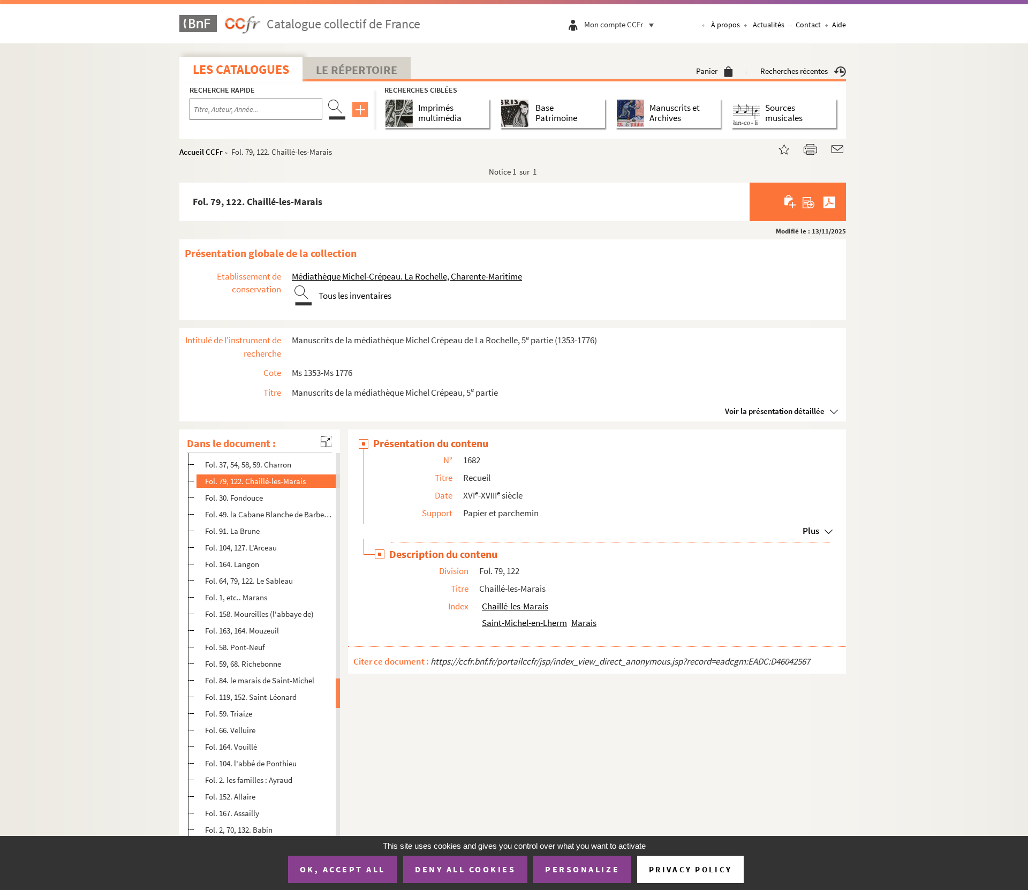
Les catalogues (241, 69)
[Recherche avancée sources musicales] (748, 113)
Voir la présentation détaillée (775, 411)
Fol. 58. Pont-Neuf (234, 647)
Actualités (768, 24)
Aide (839, 24)
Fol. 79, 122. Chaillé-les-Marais (255, 481)
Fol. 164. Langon (232, 564)
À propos (725, 24)
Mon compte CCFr (613, 24)
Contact (808, 24)
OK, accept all (343, 869)
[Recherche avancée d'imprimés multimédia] (401, 113)
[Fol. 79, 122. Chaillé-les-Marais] (777, 148)
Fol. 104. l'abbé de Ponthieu (251, 763)
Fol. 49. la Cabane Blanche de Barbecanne (269, 514)
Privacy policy (690, 869)
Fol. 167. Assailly (232, 813)
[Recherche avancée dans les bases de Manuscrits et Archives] (632, 113)
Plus (811, 531)
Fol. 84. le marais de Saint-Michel (259, 680)
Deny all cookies (465, 869)
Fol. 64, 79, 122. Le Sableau (249, 581)
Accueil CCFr (201, 152)
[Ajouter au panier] (790, 202)
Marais (583, 623)
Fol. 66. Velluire (230, 730)
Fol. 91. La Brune (232, 531)
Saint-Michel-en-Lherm (524, 623)
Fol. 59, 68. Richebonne (243, 664)
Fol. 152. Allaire (230, 796)
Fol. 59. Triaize (228, 713)
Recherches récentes (794, 71)
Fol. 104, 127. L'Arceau (241, 547)
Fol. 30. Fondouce (234, 498)
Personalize (582, 869)
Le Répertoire (356, 69)
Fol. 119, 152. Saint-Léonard (251, 697)
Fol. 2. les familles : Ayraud (248, 780)
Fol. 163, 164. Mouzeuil (242, 630)
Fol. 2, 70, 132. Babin (239, 830)
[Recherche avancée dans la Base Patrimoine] (517, 113)
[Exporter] (808, 201)
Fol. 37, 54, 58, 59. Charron (248, 464)
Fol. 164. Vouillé (231, 747)
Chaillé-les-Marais (515, 606)
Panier (706, 71)
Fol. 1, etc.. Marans (236, 597)
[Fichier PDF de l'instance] (829, 201)
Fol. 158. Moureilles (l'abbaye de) (259, 614)
